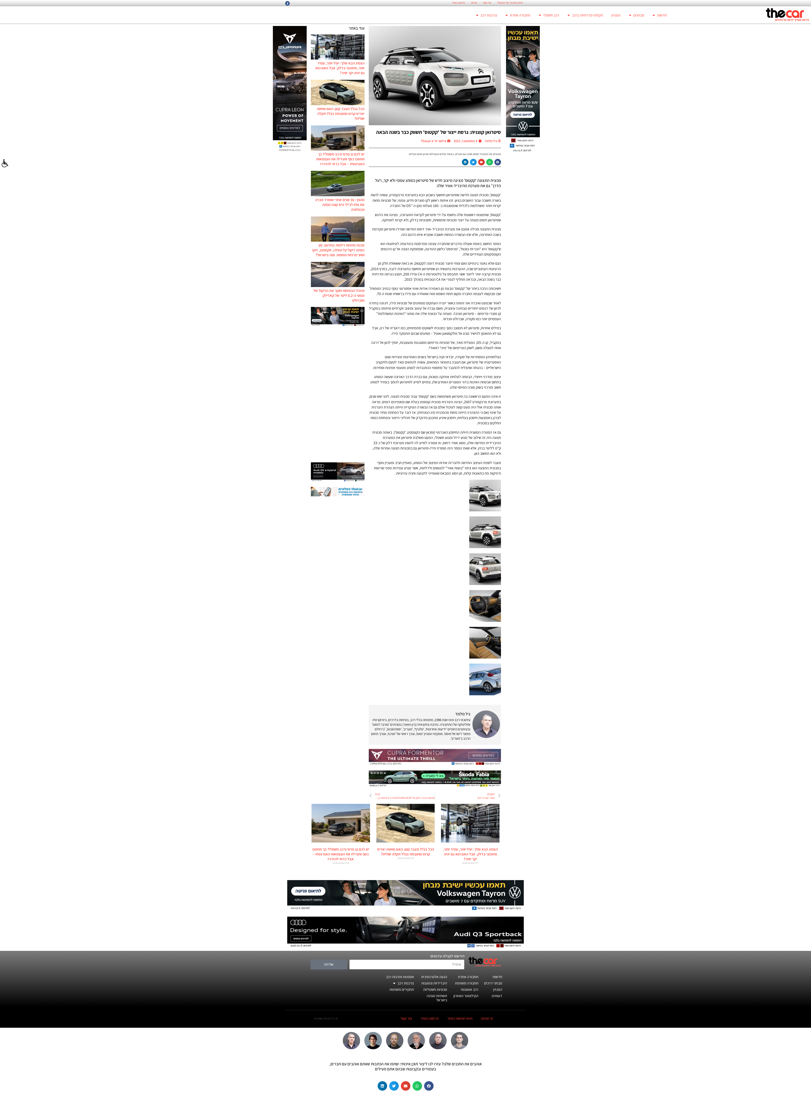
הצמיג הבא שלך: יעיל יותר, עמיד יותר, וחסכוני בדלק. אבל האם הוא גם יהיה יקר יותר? (340, 68)
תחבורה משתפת (466, 983)
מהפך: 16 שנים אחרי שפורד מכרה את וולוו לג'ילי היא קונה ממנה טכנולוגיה (340, 204)
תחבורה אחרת (520, 15)
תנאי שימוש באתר (459, 1018)
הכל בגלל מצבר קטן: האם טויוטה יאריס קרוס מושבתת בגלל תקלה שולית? (341, 113)
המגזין (615, 15)
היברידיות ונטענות (434, 983)
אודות (474, 2)
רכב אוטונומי (469, 989)
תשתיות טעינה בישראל (437, 997)
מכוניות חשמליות (435, 989)
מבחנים (638, 15)
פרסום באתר (458, 2)
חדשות (662, 15)
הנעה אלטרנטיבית (434, 976)
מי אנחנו (487, 1018)
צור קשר (487, 2)
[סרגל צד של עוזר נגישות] (5, 163)
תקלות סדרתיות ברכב (587, 15)
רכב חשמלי (551, 15)
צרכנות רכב (488, 15)
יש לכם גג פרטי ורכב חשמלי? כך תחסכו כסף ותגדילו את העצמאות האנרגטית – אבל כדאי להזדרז (340, 159)
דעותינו (497, 995)
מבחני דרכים (493, 983)
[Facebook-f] (287, 3)
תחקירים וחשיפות (401, 989)
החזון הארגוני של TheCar (510, 2)
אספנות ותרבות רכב (400, 976)
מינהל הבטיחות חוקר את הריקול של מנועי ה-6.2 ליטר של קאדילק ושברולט (339, 295)
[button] (497, 162)
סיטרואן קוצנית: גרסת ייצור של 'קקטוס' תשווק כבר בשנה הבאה (438, 132)
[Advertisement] (338, 394)
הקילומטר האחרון (465, 995)
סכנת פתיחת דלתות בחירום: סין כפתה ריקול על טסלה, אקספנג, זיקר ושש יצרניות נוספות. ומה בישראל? (338, 250)
